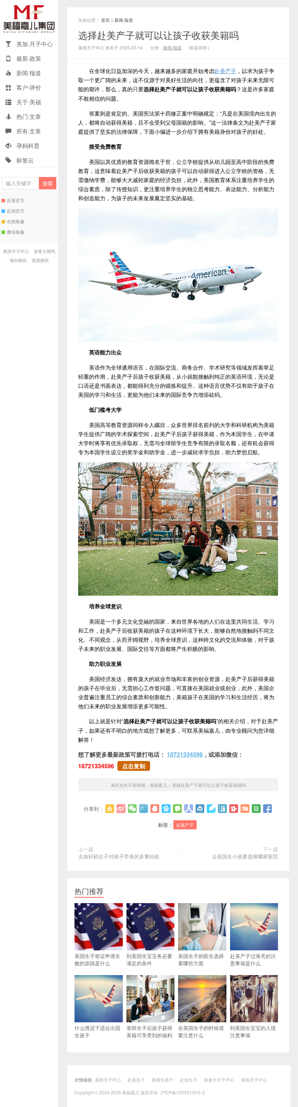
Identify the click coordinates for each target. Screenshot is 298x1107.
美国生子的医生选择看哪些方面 (201, 959)
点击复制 (133, 766)
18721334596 (185, 754)
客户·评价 (28, 87)
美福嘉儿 (29, 18)
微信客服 (15, 232)
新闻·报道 (28, 73)
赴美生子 (136, 1079)
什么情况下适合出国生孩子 (97, 1031)
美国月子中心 (16, 251)
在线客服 (15, 221)
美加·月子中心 (34, 44)
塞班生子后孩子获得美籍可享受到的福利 (149, 1031)
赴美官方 (15, 200)
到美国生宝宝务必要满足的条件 (149, 959)
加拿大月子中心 (219, 1079)
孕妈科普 (27, 145)
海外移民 (18, 260)
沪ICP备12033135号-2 (182, 1092)
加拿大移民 (45, 251)
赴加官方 (15, 211)
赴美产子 (225, 71)
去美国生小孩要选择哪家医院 (245, 856)
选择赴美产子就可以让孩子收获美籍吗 (158, 34)
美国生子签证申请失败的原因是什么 (97, 959)
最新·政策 (28, 58)
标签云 (24, 160)
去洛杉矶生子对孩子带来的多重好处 (119, 856)
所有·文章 (28, 131)
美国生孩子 (162, 1079)
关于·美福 (28, 102)
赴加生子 (188, 1079)
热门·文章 (28, 116)
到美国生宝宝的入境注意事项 (253, 1031)
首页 (105, 20)
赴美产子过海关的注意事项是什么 (253, 959)
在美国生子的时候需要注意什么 (201, 1031)
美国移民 (40, 260)
